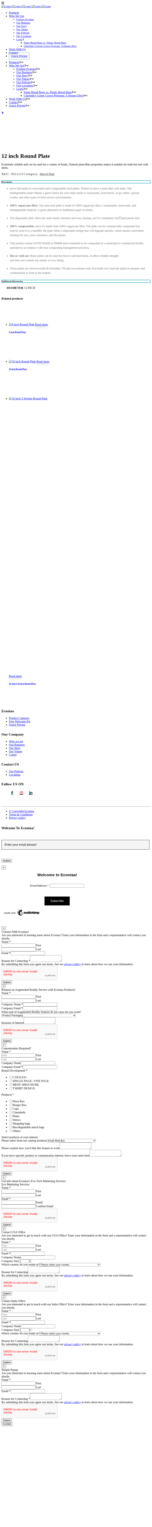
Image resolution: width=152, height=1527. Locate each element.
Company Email (12, 1008)
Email (6, 953)
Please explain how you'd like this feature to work (30, 1148)
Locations (14, 774)
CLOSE (7, 1424)
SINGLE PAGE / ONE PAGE (31, 1081)
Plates (16, 1116)
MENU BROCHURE (26, 1084)
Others (16, 1130)
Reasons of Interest (12, 1022)
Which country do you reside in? (20, 1264)
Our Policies (16, 771)
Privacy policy (17, 817)
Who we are (16, 741)
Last (38, 949)
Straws (17, 1119)
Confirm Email (44, 1206)
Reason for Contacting (15, 960)
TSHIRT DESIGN (24, 1088)
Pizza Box (19, 1101)
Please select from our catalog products (24, 1140)
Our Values (15, 751)
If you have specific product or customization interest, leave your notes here (45, 1155)
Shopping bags (21, 1123)
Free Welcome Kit (19, 721)
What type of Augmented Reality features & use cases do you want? (41, 1011)
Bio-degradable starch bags (28, 1127)
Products (7, 1094)
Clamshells (19, 1112)
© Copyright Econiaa (21, 811)
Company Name (12, 1004)
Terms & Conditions (21, 814)
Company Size (10, 1261)
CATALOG (20, 1077)
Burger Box (20, 1105)
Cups (16, 1108)
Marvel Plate (47, 174)
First (38, 945)
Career (13, 754)
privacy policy (72, 964)
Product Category (19, 718)
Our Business (17, 744)
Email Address (40, 885)
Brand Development (14, 1070)
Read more (41, 324)
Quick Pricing (17, 724)
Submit (7, 982)
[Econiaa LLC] (30, 793)
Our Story (15, 748)
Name (6, 941)
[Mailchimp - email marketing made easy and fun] (21, 915)
